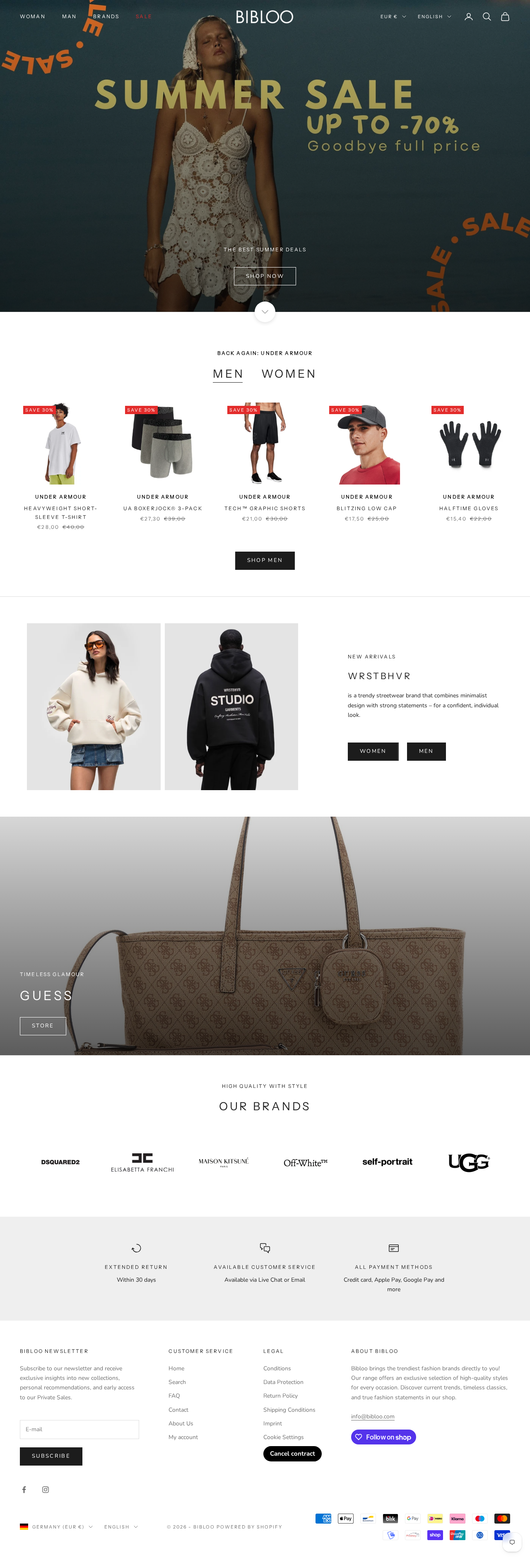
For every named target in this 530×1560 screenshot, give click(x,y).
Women (289, 374)
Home (176, 1368)
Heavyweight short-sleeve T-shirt (61, 512)
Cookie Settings (283, 1437)
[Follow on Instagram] (45, 1489)
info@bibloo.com (373, 1416)
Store (43, 1026)
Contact (178, 1410)
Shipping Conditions (289, 1410)
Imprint (272, 1423)
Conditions (277, 1368)
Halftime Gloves (469, 508)
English (430, 16)
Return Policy (280, 1396)
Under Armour (61, 497)
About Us (181, 1423)
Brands (106, 16)
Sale (144, 16)
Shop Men (265, 560)
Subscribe (51, 1456)
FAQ (174, 1396)
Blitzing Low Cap (367, 508)
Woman (33, 16)
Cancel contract (292, 1453)
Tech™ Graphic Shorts (265, 508)
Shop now (265, 276)
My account (183, 1437)
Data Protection (283, 1382)
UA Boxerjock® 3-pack (162, 508)
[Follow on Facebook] (24, 1489)
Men (229, 374)
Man (69, 16)
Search (177, 1382)
